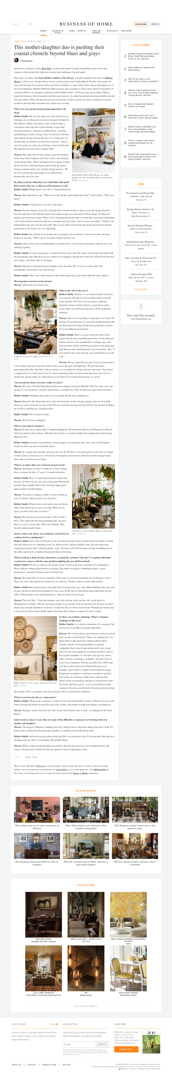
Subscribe (141, 24)
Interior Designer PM (141, 274)
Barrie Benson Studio (128, 995)
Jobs (71, 31)
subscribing (61, 769)
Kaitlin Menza (27, 60)
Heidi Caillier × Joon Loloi (86, 939)
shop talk (20, 41)
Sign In (155, 24)
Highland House (128, 993)
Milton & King (44, 939)
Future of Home (80, 773)
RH (86, 993)
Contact (31, 1065)
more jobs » (141, 289)
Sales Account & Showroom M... (141, 257)
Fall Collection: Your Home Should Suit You (43, 995)
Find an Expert (96, 32)
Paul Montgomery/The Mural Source (128, 940)
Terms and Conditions (138, 1064)
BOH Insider (100, 769)
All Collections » (86, 1006)
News (43, 31)
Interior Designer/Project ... (141, 225)
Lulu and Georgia (43, 993)
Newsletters (49, 1065)
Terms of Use (67, 1051)
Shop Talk (46, 68)
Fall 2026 (86, 941)
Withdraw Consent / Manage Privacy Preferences (140, 1069)
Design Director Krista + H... (141, 209)
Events (81, 31)
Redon (128, 943)
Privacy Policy (102, 1051)
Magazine (126, 31)
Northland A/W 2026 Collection (43, 941)
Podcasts (112, 31)
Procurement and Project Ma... (141, 192)
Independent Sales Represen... (141, 241)
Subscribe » (126, 1049)
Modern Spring (86, 995)
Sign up (40, 765)
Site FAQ (66, 1065)
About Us (16, 1065)
